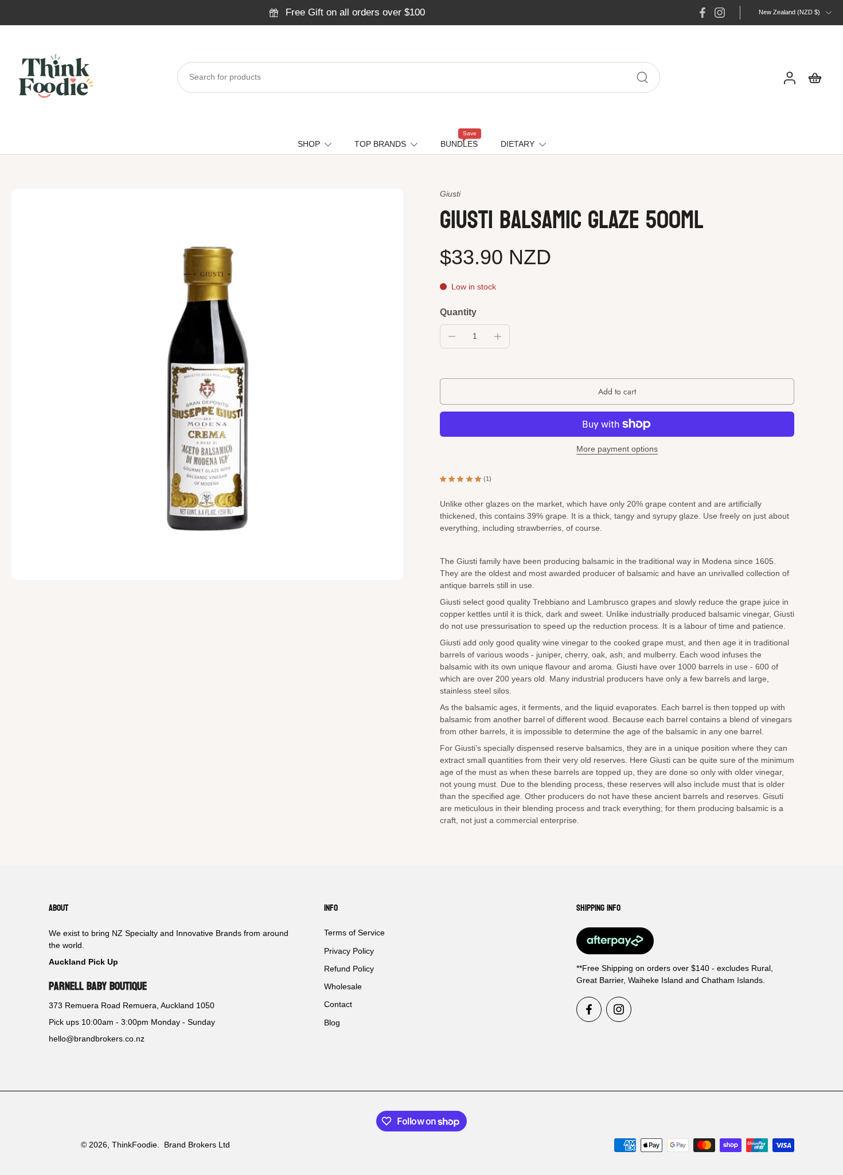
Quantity (458, 312)
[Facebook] (702, 12)
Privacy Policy (349, 950)
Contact (338, 1004)
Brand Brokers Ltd (197, 1144)
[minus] (451, 336)
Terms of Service (354, 933)
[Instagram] (719, 12)
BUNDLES (459, 143)
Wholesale (343, 986)
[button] (617, 391)
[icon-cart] (814, 77)
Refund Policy (349, 968)
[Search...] (642, 77)
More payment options (617, 449)
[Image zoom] (207, 384)
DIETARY (517, 143)
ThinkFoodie (134, 1144)
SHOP (309, 143)
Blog (332, 1022)
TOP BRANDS (380, 143)
